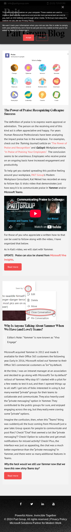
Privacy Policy (58, 519)
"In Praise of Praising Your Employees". (26, 151)
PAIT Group (37, 175)
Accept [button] (28, 37)
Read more (13, 266)
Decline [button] (42, 37)
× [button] (62, 7)
